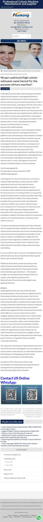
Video (7, 465)
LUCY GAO (21, 31)
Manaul (8, 462)
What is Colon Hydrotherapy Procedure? (17, 433)
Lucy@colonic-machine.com (22, 27)
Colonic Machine (24, 515)
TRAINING (8, 459)
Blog (5, 474)
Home (9, 515)
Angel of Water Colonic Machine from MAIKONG (20, 431)
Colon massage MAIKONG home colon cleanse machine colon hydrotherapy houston (19, 444)
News (6, 470)
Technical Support (27, 517)
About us (15, 515)
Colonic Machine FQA (10, 71)
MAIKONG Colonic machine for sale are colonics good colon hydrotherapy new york (19, 436)
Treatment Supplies (11, 455)
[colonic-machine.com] (21, 17)
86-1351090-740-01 (22, 23)
